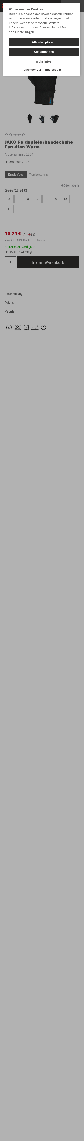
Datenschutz (32, 69)
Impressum (53, 69)
